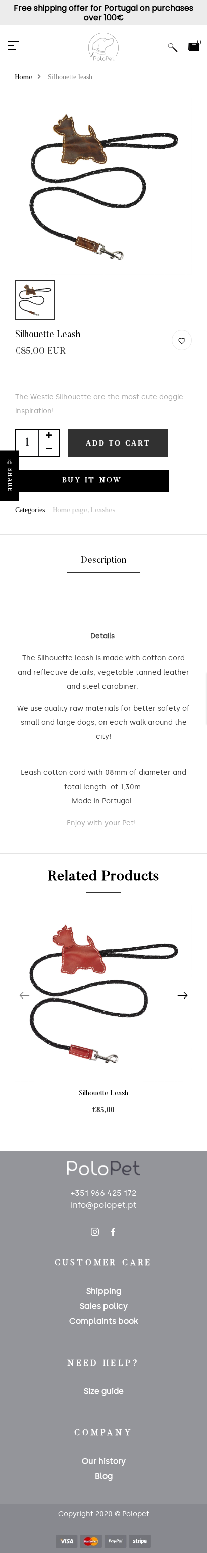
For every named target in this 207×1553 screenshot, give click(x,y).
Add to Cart (118, 443)
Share (10, 480)
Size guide (104, 1391)
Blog (104, 1476)
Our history (104, 1461)
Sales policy (104, 1306)
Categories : (32, 510)
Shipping (103, 1291)
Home (23, 77)
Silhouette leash (103, 1093)
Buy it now (92, 480)
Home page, (71, 510)
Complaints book (103, 1321)
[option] (103, 186)
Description (103, 560)
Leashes (102, 510)
